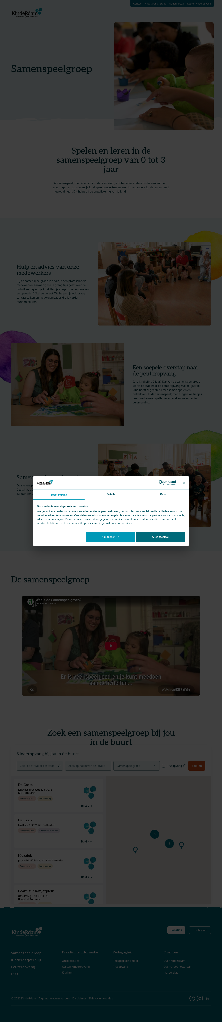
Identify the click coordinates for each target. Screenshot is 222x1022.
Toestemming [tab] (59, 494)
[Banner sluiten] (184, 482)
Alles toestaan (160, 536)
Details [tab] (111, 494)
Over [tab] (163, 494)
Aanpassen (108, 536)
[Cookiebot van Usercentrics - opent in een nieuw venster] (161, 482)
